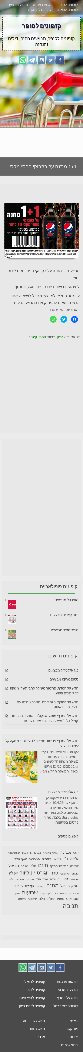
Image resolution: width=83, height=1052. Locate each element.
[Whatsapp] (23, 60)
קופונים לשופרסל (65, 1006)
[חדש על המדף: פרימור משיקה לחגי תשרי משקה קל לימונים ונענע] (21, 767)
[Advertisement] (41, 109)
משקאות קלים (16, 879)
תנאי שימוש (69, 1045)
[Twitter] (51, 60)
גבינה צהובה (31, 852)
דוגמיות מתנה (43, 5)
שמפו (60, 899)
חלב (33, 866)
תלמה (22, 899)
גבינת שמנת (14, 853)
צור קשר (72, 1029)
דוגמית (46, 859)
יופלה (13, 873)
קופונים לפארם (67, 10)
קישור (33, 337)
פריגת (63, 893)
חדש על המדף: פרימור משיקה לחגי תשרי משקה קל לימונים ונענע (42, 743)
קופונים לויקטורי (34, 990)
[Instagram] (41, 60)
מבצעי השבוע (68, 990)
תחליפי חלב (47, 899)
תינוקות (32, 899)
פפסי (42, 337)
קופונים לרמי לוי (34, 982)
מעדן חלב (42, 879)
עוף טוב (17, 886)
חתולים (25, 866)
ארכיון (61, 337)
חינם (43, 865)
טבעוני (75, 873)
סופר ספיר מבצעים (65, 630)
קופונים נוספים (68, 836)
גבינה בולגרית (50, 852)
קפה (42, 893)
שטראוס (72, 899)
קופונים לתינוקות (39, 10)
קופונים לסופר (68, 5)
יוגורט (43, 873)
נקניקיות (40, 886)
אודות (74, 1037)
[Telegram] (32, 60)
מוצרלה (55, 879)
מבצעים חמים (18, 5)
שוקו (17, 893)
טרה (54, 873)
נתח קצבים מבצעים (64, 615)
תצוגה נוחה (37, 1029)
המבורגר (34, 859)
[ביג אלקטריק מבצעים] (21, 813)
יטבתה (75, 879)
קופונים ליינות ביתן (32, 1006)
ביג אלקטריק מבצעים (63, 670)
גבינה (65, 852)
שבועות (30, 892)
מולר (65, 879)
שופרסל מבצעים (67, 600)
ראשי (74, 1021)
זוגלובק (74, 866)
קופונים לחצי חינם (32, 998)
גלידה (74, 859)
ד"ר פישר (60, 859)
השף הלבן (20, 859)
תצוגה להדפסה (34, 1021)
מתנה (52, 885)
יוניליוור (27, 873)
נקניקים (29, 886)
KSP (76, 852)
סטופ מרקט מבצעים (64, 679)
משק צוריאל (69, 886)
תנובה (71, 905)
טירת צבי (65, 873)
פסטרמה (74, 893)
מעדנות (30, 879)
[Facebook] (60, 60)
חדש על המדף (59, 866)
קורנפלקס (52, 893)
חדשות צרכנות (67, 982)
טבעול (14, 865)
